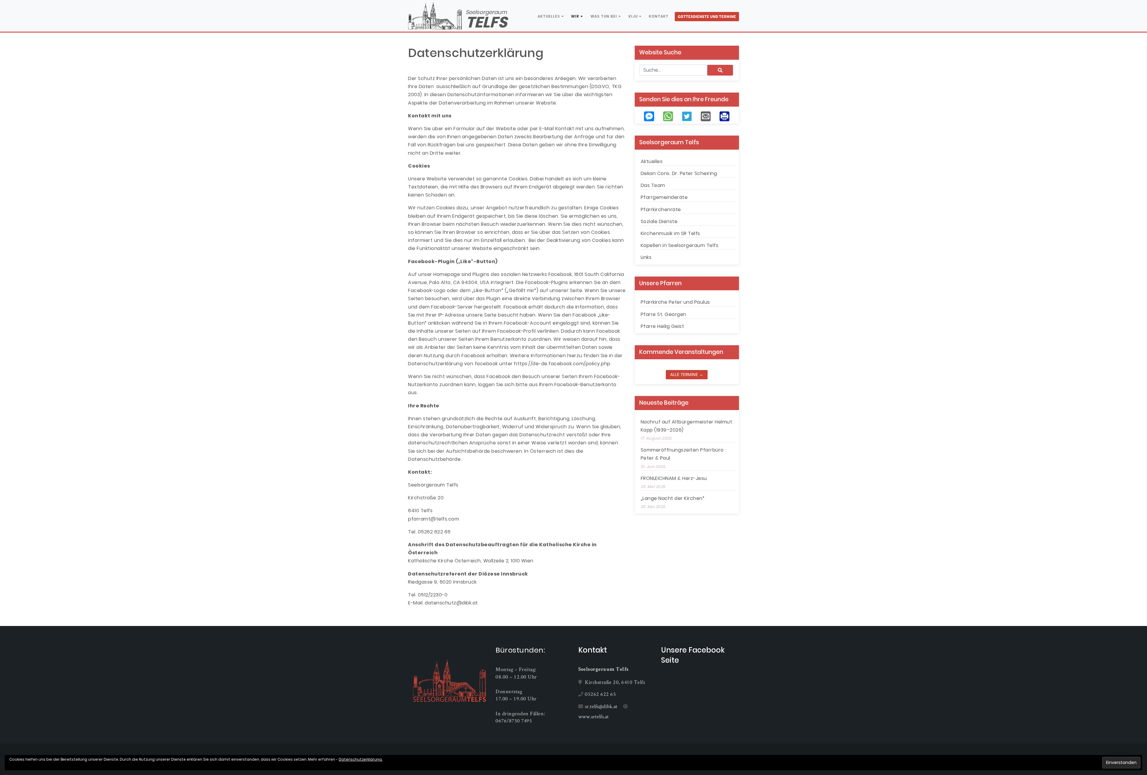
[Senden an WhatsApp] (668, 116)
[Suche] (720, 70)
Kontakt (658, 16)
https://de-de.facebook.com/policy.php (562, 363)
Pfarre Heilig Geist (662, 326)
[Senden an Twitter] (687, 116)
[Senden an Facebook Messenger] (649, 116)
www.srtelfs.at (593, 716)
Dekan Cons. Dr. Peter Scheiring (679, 173)
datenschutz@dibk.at (451, 602)
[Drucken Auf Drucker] (724, 116)
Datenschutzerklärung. (360, 759)
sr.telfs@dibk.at (601, 706)
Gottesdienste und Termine (707, 16)
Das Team (653, 185)
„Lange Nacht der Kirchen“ (673, 498)
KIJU (633, 16)
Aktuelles (549, 16)
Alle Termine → (686, 374)
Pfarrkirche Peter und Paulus (675, 302)
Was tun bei (604, 16)
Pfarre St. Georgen (663, 314)
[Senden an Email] (706, 116)
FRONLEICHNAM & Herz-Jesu (674, 478)
